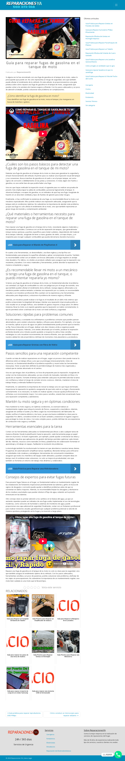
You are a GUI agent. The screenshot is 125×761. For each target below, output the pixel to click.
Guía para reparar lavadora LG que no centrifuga (99, 71)
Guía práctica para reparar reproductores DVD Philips (24, 714)
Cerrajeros (50, 734)
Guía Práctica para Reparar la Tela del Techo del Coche (101, 77)
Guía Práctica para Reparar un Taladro (99, 49)
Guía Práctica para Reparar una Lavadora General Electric (100, 60)
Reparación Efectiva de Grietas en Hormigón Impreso (98, 37)
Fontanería (89, 97)
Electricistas (51, 743)
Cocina (88, 89)
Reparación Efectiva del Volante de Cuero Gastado (101, 54)
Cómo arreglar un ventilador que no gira (100, 66)
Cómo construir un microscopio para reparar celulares (64, 714)
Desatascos (51, 747)
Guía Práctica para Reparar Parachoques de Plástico (101, 44)
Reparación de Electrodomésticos (59, 751)
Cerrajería (89, 85)
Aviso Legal (28, 758)
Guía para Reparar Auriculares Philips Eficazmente (99, 31)
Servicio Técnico (91, 101)
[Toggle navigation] (116, 5)
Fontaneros (51, 739)
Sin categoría (90, 105)
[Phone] (118, 754)
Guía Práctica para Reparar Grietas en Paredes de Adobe (99, 25)
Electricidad (90, 93)
